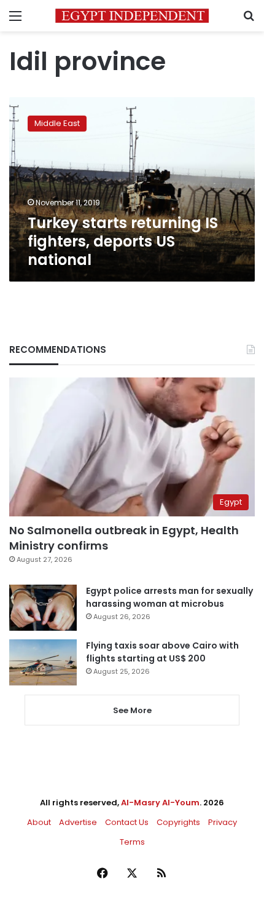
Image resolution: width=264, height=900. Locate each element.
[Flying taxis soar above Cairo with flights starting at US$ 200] (43, 662)
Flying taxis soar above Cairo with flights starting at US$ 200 (162, 652)
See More (132, 710)
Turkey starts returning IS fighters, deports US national (123, 241)
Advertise (78, 822)
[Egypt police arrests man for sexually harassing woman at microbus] (43, 608)
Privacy (222, 822)
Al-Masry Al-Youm (160, 802)
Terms (132, 842)
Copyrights (178, 822)
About (39, 822)
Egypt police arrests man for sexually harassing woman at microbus (169, 597)
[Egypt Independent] (132, 16)
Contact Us (127, 822)
